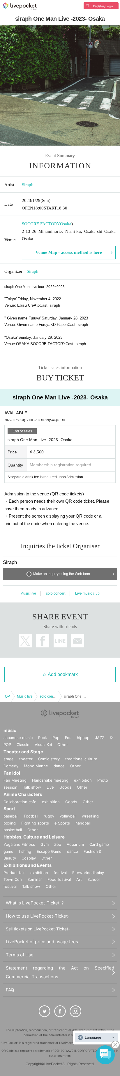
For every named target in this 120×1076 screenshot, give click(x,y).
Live (50, 787)
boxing (9, 823)
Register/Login (103, 6)
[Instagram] (75, 1011)
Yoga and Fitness (19, 844)
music (9, 730)
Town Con (12, 879)
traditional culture (81, 759)
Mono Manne (36, 766)
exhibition (83, 780)
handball (83, 823)
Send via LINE (60, 640)
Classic (23, 744)
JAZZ (99, 737)
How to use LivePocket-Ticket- (38, 916)
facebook (42, 640)
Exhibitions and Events (27, 865)
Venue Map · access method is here (69, 252)
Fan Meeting (15, 780)
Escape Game (49, 851)
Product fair (14, 872)
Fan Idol (11, 773)
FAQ (10, 990)
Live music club (87, 593)
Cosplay (29, 858)
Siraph (27, 184)
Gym (44, 844)
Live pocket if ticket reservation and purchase (20, 6)
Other (62, 744)
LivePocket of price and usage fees (42, 941)
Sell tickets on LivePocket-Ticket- (38, 928)
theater (26, 759)
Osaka (65, 223)
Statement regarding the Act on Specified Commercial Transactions (60, 972)
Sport (9, 808)
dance (59, 766)
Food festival (59, 879)
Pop (55, 737)
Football (31, 816)
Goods (65, 787)
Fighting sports (35, 823)
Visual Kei (43, 744)
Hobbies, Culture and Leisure (34, 837)
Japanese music (18, 737)
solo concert (55, 593)
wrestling (90, 816)
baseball (10, 816)
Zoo (57, 844)
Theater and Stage (23, 751)
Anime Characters (22, 794)
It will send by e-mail (77, 640)
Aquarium (75, 844)
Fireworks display (88, 872)
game (8, 851)
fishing (25, 851)
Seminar (34, 879)
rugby (49, 816)
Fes (68, 737)
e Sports (62, 823)
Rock (42, 737)
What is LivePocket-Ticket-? (35, 903)
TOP (6, 696)
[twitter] (44, 1011)
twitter (25, 640)
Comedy (10, 766)
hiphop (83, 737)
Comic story (49, 759)
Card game (99, 844)
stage (8, 759)
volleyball (68, 816)
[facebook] (60, 1011)
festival (60, 872)
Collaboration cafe (19, 801)
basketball (12, 829)
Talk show (32, 787)
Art (79, 879)
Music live (28, 593)
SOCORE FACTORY (41, 223)
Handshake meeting (50, 780)
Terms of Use (19, 955)
